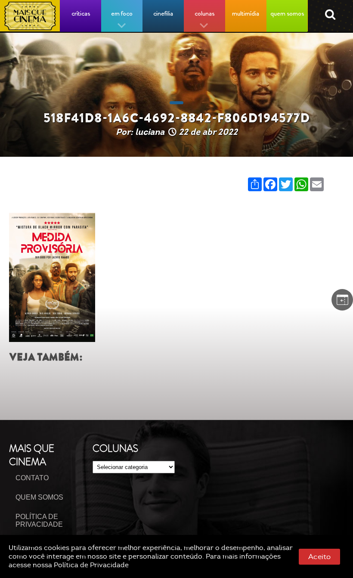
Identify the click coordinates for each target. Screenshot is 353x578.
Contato (32, 478)
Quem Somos (39, 497)
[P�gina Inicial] (30, 16)
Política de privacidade (39, 520)
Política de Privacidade (91, 565)
